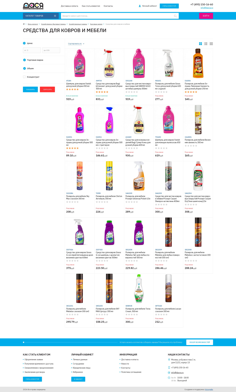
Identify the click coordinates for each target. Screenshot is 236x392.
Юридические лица (81, 368)
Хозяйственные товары (78, 24)
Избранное (78, 372)
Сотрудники (78, 364)
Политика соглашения (131, 372)
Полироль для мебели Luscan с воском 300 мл (168, 310)
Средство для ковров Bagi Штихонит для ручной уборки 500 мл (109, 86)
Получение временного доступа (39, 364)
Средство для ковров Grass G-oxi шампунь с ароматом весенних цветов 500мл (108, 255)
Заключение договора (35, 372)
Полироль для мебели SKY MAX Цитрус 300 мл (107, 310)
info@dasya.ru (177, 372)
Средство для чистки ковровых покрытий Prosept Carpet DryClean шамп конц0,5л (198, 198)
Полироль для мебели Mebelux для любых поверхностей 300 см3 (167, 255)
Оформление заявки (34, 359)
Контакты (108, 6)
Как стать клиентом (91, 6)
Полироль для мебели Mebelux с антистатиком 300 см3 (197, 255)
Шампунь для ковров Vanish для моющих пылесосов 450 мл (167, 142)
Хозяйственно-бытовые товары (53, 24)
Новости (125, 364)
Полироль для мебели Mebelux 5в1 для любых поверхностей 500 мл (138, 255)
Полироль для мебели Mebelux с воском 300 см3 (77, 310)
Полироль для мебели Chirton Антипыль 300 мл (109, 197)
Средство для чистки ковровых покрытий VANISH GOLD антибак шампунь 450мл (138, 86)
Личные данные (80, 359)
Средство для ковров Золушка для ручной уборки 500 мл (79, 142)
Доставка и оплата (69, 6)
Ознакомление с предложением (39, 368)
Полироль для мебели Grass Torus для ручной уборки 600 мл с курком (168, 86)
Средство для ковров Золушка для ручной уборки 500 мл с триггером (109, 142)
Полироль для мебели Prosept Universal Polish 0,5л (138, 197)
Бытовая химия (96, 24)
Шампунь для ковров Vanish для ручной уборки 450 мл (78, 84)
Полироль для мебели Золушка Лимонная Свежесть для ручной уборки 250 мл (197, 86)
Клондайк (209, 389)
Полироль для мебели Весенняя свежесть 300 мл (198, 141)
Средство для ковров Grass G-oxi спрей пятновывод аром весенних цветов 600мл (79, 255)
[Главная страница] (24, 24)
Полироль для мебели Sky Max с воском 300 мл (77, 197)
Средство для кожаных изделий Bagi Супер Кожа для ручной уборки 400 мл (138, 142)
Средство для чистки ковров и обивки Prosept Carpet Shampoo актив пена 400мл (168, 198)
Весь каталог (33, 24)
